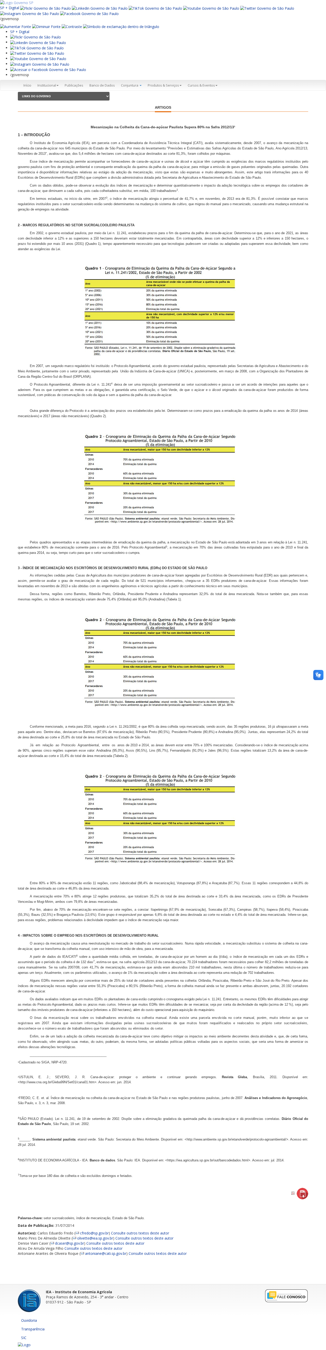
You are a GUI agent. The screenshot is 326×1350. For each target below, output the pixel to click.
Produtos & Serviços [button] (163, 85)
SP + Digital (9, 7)
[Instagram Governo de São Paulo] (29, 13)
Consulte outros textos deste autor (140, 1233)
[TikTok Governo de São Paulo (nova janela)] (155, 7)
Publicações (74, 85)
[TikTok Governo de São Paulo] (37, 47)
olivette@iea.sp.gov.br (95, 1238)
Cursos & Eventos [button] (201, 85)
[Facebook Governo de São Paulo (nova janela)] (89, 13)
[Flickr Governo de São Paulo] (35, 36)
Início (27, 85)
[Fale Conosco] (286, 1295)
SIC (23, 1337)
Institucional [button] (46, 85)
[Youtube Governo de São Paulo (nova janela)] (211, 7)
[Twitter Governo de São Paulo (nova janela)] (267, 7)
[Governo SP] (16, 2)
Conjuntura (130, 85)
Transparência (33, 1329)
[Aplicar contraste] (72, 26)
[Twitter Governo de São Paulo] (37, 53)
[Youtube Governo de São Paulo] (38, 58)
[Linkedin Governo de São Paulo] (38, 42)
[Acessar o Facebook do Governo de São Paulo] (48, 69)
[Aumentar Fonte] (15, 26)
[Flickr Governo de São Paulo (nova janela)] (45, 7)
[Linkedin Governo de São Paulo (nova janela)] (100, 7)
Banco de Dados (102, 85)
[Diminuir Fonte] (46, 26)
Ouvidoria (29, 1320)
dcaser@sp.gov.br (69, 1243)
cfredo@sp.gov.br (94, 1233)
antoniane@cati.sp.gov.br (105, 1253)
